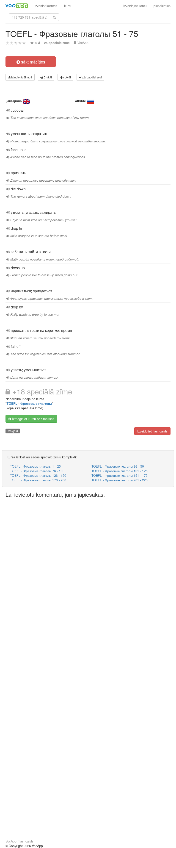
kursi (67, 5)
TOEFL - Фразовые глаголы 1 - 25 (35, 466)
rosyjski (13, 431)
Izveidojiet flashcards (152, 431)
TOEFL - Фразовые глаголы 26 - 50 (117, 466)
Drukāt (47, 77)
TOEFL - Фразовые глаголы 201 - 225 (119, 480)
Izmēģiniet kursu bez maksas (32, 418)
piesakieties (162, 5)
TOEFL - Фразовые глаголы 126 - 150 (38, 475)
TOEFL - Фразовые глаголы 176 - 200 (38, 480)
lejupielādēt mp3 (21, 77)
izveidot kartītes (46, 5)
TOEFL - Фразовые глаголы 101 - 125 (119, 470)
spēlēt (67, 77)
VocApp (82, 42)
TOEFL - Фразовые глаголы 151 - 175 (119, 475)
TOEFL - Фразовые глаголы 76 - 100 (37, 470)
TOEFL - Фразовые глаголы (29, 403)
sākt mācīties (32, 62)
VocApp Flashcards (19, 841)
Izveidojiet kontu (135, 5)
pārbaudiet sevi (92, 77)
